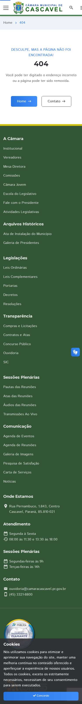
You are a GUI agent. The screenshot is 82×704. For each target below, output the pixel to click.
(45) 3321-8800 (21, 594)
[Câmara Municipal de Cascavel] (39, 8)
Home (7, 22)
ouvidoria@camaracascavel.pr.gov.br (37, 588)
